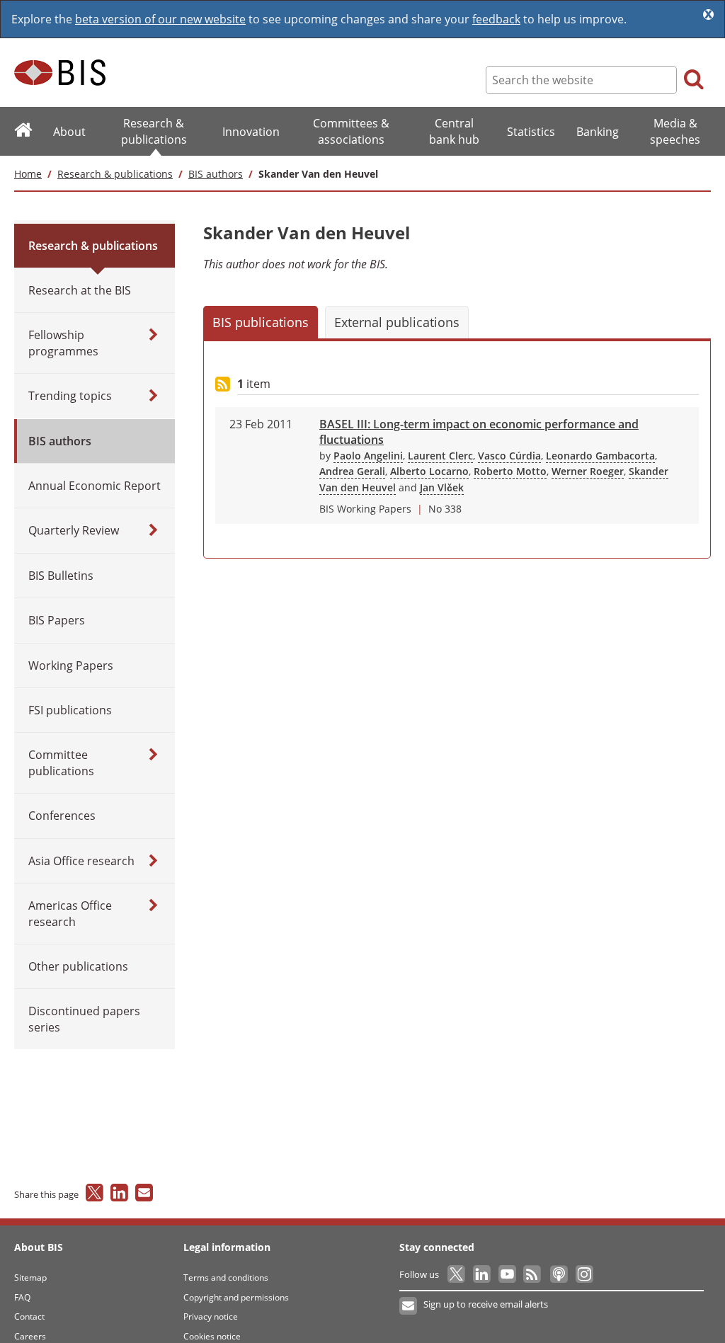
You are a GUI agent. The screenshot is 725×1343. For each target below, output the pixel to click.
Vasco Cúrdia (509, 455)
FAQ (22, 1297)
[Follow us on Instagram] (583, 1274)
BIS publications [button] (260, 322)
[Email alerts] (408, 1306)
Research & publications (115, 174)
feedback (496, 19)
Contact (29, 1316)
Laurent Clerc (440, 455)
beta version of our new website (160, 19)
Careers (30, 1336)
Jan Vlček (442, 487)
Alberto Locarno (429, 471)
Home (28, 174)
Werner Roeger (588, 471)
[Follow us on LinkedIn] (482, 1274)
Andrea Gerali (352, 471)
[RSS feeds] (533, 1274)
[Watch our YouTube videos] (508, 1274)
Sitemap (30, 1277)
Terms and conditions (225, 1277)
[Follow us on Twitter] (457, 1274)
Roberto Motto (510, 471)
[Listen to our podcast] (558, 1274)
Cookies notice (212, 1336)
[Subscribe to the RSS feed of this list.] (222, 385)
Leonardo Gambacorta (600, 455)
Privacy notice (210, 1316)
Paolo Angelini (368, 455)
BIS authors (215, 174)
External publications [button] (396, 322)
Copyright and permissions (236, 1297)
